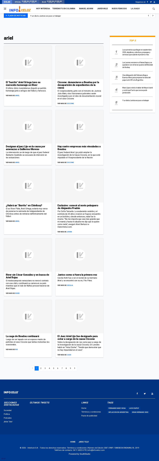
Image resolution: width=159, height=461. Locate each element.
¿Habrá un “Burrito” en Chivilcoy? (24, 205)
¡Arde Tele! (8, 422)
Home (83, 408)
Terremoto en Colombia (63, 9)
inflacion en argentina (118, 412)
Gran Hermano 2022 (140, 412)
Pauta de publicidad (89, 416)
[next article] (148, 15)
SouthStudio (85, 454)
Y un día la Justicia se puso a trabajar (45, 16)
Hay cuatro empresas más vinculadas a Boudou (79, 148)
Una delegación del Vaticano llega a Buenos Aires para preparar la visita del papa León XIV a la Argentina (136, 77)
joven (69, 232)
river (17, 293)
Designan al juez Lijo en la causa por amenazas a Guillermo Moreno (25, 148)
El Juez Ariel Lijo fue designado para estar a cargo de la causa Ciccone (78, 337)
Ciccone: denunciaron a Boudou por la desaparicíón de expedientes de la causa (78, 85)
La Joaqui (135, 9)
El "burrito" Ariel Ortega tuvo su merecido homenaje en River (23, 83)
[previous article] (153, 15)
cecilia (70, 285)
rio (16, 349)
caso (69, 355)
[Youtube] (154, 2)
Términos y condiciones (91, 412)
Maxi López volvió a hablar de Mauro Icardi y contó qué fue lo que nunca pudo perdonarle (137, 90)
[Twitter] (151, 2)
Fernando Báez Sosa (117, 408)
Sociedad (7, 410)
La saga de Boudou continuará (22, 336)
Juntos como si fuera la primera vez (77, 274)
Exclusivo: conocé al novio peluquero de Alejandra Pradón (78, 207)
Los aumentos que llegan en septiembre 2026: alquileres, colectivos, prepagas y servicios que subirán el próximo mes (137, 52)
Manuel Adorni (86, 9)
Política (7, 414)
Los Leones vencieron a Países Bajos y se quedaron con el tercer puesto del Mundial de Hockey (137, 64)
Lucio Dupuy (134, 408)
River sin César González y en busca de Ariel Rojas (27, 276)
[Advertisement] (79, 26)
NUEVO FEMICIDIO (119, 9)
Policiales (8, 418)
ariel (17, 95)
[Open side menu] (5, 8)
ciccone (70, 103)
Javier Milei (102, 9)
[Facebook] (147, 2)
